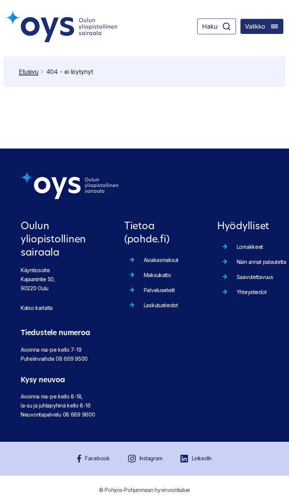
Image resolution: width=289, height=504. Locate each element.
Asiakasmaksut (161, 260)
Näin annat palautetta (261, 262)
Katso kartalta (37, 308)
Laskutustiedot (161, 305)
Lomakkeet (250, 247)
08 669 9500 (72, 358)
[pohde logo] (61, 26)
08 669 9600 (79, 414)
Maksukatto (157, 275)
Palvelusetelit (159, 290)
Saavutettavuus (255, 277)
